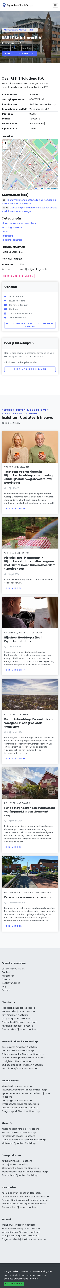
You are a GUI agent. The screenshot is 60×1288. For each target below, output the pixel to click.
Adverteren (8, 975)
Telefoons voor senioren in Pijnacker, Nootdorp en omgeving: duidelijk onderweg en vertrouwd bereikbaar (28, 477)
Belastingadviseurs (12, 227)
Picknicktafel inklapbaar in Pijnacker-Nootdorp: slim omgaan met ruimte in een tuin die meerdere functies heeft (29, 563)
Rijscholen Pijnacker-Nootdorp (18, 1007)
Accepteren (13, 1283)
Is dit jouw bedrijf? (19, 53)
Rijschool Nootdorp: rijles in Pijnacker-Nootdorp (23, 639)
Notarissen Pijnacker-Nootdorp (19, 1132)
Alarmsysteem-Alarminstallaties (19, 30)
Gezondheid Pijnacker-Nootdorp (19, 1022)
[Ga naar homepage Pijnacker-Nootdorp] (18, 5)
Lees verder (13, 508)
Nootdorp (13, 309)
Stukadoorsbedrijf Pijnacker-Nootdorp (23, 1065)
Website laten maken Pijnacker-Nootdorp (25, 1171)
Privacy (6, 990)
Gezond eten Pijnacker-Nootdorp (20, 1029)
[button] (30, 164)
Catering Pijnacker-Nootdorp (18, 1050)
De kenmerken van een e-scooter (28, 897)
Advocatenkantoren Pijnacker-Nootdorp (24, 1203)
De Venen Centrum (18, 305)
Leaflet (40, 188)
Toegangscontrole (12, 239)
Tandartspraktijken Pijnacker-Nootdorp (23, 1057)
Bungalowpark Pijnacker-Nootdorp (21, 1111)
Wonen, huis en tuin (17, 553)
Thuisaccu (7, 235)
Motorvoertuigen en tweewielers (27, 892)
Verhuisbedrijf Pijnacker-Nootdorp (20, 1068)
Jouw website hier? (18, 317)
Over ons (7, 979)
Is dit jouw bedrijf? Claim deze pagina (30, 325)
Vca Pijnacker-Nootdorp (15, 1164)
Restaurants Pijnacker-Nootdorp (20, 1047)
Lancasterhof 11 (12, 43)
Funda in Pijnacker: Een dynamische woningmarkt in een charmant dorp (30, 811)
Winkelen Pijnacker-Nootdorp (18, 1086)
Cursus (5, 231)
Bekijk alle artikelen (11, 422)
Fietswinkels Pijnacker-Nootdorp (19, 1011)
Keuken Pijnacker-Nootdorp (17, 1161)
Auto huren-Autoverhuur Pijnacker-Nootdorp (26, 1196)
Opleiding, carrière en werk (23, 632)
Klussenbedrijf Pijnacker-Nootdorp (20, 1128)
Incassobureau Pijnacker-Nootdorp (21, 1232)
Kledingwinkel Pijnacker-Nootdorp (20, 1168)
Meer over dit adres (18, 276)
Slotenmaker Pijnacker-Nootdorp (20, 1207)
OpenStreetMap (52, 188)
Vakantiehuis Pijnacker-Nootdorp (20, 1107)
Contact (6, 972)
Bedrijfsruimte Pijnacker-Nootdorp (20, 1235)
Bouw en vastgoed (17, 714)
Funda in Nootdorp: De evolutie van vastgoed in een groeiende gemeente (29, 723)
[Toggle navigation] (55, 5)
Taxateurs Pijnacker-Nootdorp (18, 1136)
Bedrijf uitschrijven (30, 369)
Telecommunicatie (17, 467)
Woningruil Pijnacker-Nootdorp (19, 1224)
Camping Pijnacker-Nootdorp (18, 1100)
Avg (4, 986)
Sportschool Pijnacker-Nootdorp (20, 1175)
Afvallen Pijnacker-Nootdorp (17, 1025)
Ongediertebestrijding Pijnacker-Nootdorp (25, 1239)
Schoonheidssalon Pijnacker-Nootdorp (23, 1054)
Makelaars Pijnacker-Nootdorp (19, 1143)
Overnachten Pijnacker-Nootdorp (20, 1104)
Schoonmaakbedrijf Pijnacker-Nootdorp (24, 1139)
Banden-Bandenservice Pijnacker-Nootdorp (26, 1200)
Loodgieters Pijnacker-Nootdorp (19, 1061)
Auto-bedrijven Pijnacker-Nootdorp (21, 1193)
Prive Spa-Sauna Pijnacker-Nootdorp (22, 1228)
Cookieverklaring (11, 983)
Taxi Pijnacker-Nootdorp (15, 1015)
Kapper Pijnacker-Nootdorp (17, 1018)
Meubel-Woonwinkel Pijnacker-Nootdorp (24, 1089)
